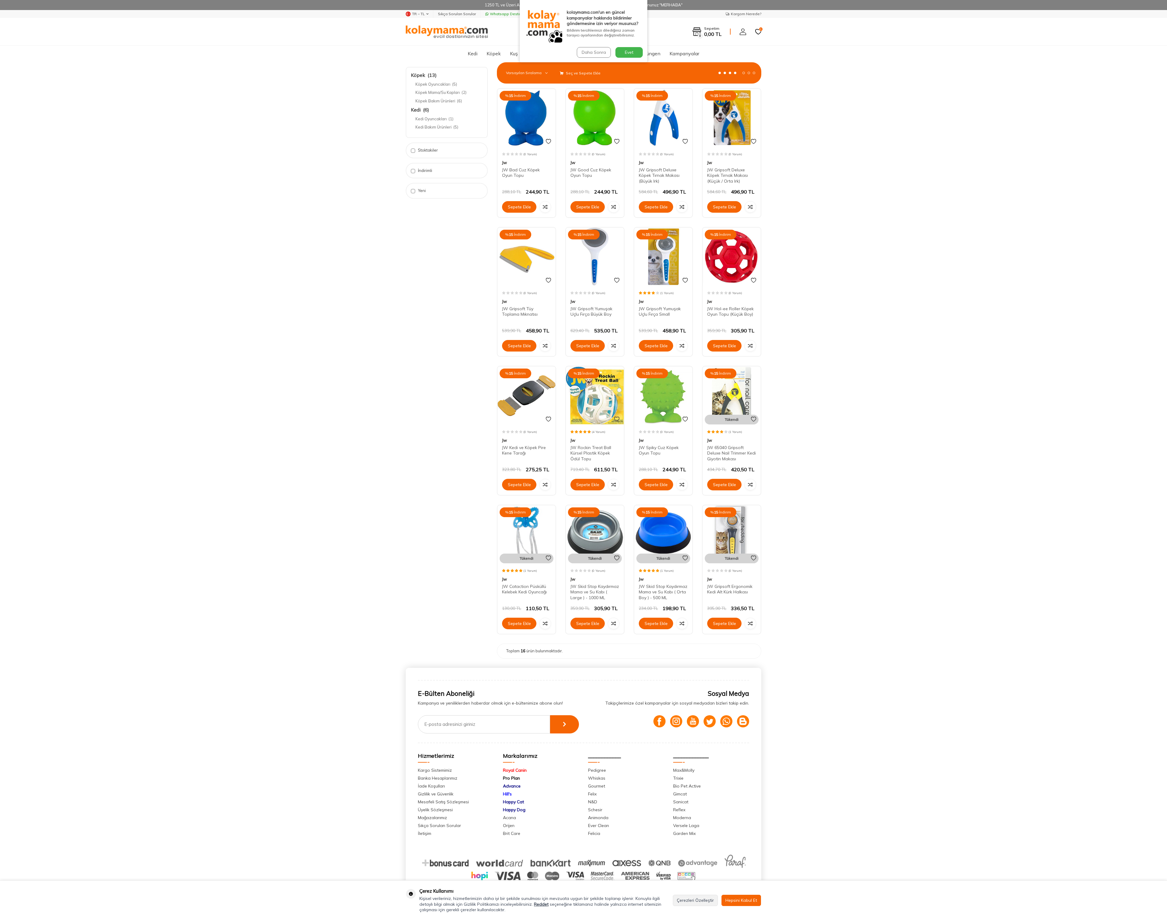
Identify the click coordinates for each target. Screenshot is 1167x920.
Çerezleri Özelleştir (695, 900)
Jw (504, 162)
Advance (512, 786)
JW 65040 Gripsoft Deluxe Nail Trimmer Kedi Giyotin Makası (731, 453)
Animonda (598, 817)
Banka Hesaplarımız (437, 778)
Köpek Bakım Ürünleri (438, 100)
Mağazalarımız (432, 817)
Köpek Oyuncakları (436, 84)
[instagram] (676, 721)
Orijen (509, 825)
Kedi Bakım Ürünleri (436, 127)
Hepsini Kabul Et (741, 900)
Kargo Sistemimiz (435, 770)
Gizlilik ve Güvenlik (435, 794)
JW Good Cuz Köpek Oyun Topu (590, 172)
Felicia (594, 833)
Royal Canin (515, 770)
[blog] (743, 721)
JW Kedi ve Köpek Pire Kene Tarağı (524, 450)
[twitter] (710, 721)
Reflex (679, 809)
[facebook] (659, 721)
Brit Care (511, 833)
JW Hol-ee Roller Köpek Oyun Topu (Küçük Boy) (730, 311)
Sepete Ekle (519, 207)
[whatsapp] (726, 721)
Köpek (494, 53)
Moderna (682, 817)
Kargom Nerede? (746, 14)
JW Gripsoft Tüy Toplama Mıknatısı (520, 311)
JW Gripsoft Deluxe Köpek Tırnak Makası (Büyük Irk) (659, 175)
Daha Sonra (594, 52)
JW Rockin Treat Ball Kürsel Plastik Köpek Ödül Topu (590, 453)
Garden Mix (684, 833)
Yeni (421, 190)
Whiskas (596, 778)
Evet (629, 52)
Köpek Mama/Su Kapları (440, 92)
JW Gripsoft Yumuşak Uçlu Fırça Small (660, 311)
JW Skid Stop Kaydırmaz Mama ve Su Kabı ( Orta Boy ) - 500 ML (663, 592)
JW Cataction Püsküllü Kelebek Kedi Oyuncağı (524, 589)
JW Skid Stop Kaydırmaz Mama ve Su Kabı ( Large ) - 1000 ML (594, 592)
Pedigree (597, 770)
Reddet (541, 904)
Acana (509, 817)
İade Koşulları (431, 786)
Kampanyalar (684, 53)
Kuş (514, 53)
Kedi (472, 53)
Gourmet (596, 786)
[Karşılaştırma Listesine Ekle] (545, 207)
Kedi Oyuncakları (434, 118)
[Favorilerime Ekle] (548, 141)
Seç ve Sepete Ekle (583, 73)
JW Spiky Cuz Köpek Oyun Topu (659, 450)
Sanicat (680, 802)
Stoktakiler (427, 150)
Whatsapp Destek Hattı (511, 14)
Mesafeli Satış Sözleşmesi (443, 802)
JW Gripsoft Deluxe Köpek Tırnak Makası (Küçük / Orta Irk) (727, 175)
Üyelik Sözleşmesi (435, 809)
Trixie (678, 778)
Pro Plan (511, 778)
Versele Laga (686, 825)
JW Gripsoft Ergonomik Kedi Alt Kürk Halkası (729, 589)
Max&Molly (683, 770)
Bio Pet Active (687, 786)
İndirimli (424, 170)
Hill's (507, 794)
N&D (592, 802)
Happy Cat (513, 802)
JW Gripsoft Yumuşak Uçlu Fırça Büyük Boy (591, 311)
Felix (592, 794)
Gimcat (680, 794)
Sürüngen (649, 53)
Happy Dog (514, 809)
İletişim (424, 833)
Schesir (595, 809)
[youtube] (693, 721)
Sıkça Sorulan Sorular (457, 14)
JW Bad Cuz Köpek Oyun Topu (521, 172)
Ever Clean (598, 825)
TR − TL (418, 14)
